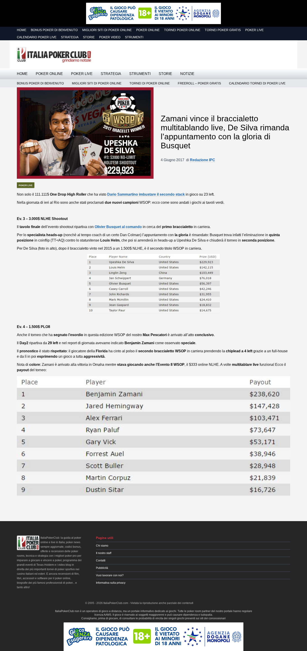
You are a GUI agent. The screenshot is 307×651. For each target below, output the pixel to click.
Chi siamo (102, 545)
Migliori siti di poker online (107, 30)
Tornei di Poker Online (149, 83)
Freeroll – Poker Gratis (199, 83)
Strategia (69, 37)
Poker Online (148, 30)
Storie (89, 37)
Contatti (100, 560)
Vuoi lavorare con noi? (110, 575)
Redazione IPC (202, 160)
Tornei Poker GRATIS (223, 30)
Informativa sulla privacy (110, 582)
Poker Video (109, 37)
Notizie (187, 74)
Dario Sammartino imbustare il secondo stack (146, 194)
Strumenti (134, 37)
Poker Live (254, 30)
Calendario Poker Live (36, 37)
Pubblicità (102, 568)
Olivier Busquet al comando (118, 227)
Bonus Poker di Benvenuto (54, 30)
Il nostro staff (103, 553)
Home (21, 30)
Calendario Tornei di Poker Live (257, 83)
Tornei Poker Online (182, 30)
